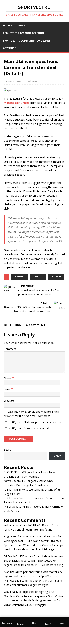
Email (7, 389)
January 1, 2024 (13, 81)
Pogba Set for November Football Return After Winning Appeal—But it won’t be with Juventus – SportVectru (33, 541)
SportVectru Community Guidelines (26, 40)
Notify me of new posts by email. (29, 428)
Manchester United (17, 103)
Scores (7, 25)
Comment (10, 349)
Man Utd (38, 276)
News (21, 25)
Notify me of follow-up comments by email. (35, 422)
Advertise (9, 48)
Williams (32, 81)
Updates (55, 276)
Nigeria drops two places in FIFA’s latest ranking (33, 565)
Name (8, 378)
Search (8, 449)
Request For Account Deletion (23, 33)
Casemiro (19, 276)
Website (9, 400)
